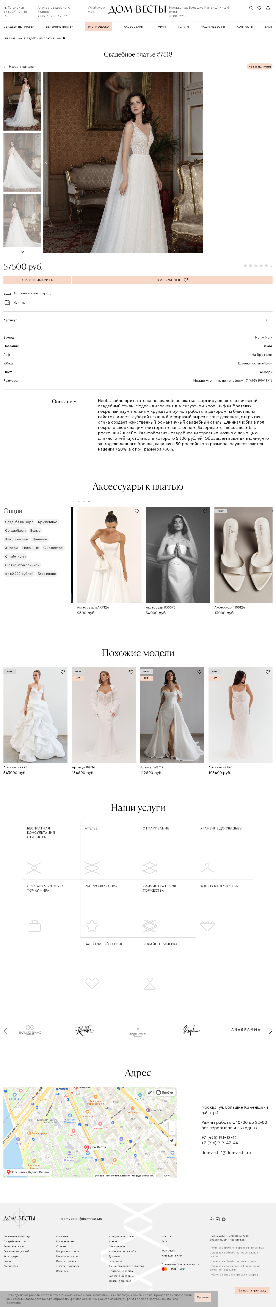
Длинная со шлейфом (255, 363)
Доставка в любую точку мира (45, 888)
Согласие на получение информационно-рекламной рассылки (235, 1268)
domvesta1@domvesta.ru (226, 1153)
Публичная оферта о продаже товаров (234, 1274)
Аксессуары (11, 1256)
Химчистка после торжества (160, 888)
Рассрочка (115, 1261)
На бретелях (262, 354)
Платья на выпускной (16, 1251)
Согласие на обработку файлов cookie (234, 1261)
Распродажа (11, 1266)
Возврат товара (66, 1261)
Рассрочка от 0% (101, 886)
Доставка (114, 1256)
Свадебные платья (14, 1241)
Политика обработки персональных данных (237, 1247)
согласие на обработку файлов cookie (63, 1299)
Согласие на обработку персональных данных (234, 1254)
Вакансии (62, 1271)
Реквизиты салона (67, 1256)
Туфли (7, 1261)
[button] (22, 250)
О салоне (62, 1236)
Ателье (91, 828)
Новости (167, 1236)
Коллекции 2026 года (16, 1236)
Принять (203, 1297)
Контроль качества (219, 886)
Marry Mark (264, 337)
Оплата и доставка (67, 1266)
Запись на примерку (252, 1290)
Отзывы (61, 1246)
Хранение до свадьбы (221, 828)
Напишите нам (172, 1255)
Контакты (169, 1250)
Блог (164, 1241)
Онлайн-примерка (160, 944)
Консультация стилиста (123, 1236)
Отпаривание (156, 828)
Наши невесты (65, 1241)
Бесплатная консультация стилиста (41, 833)
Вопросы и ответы (67, 1251)
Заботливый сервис (104, 944)
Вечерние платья (14, 1246)
